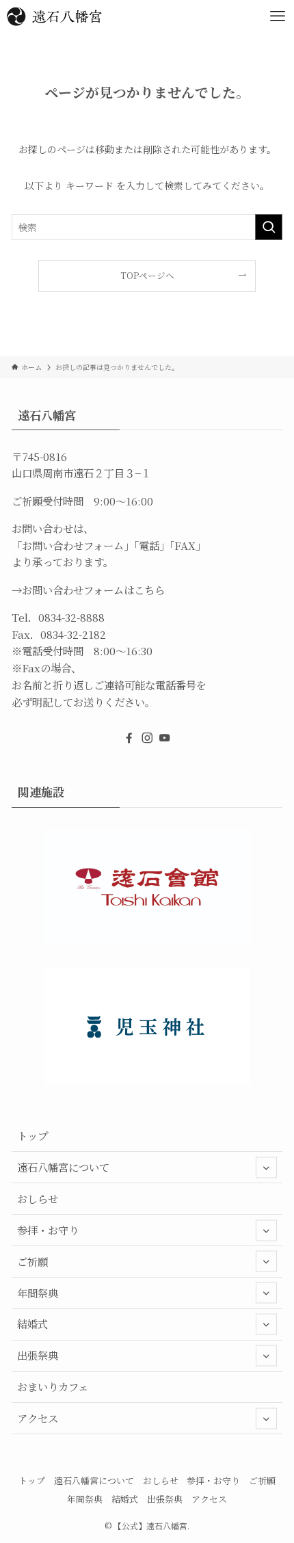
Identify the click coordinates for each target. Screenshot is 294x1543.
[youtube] (165, 738)
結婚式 (32, 1323)
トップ (32, 1135)
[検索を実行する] (268, 227)
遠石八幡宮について (63, 1166)
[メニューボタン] (277, 16)
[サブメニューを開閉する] (266, 1167)
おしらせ (37, 1198)
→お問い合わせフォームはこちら (88, 589)
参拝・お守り (48, 1229)
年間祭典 (37, 1292)
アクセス (37, 1417)
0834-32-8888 (71, 616)
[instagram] (147, 738)
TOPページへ (147, 275)
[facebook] (129, 738)
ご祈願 (32, 1261)
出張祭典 (37, 1354)
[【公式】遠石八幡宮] (54, 16)
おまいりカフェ (52, 1386)
